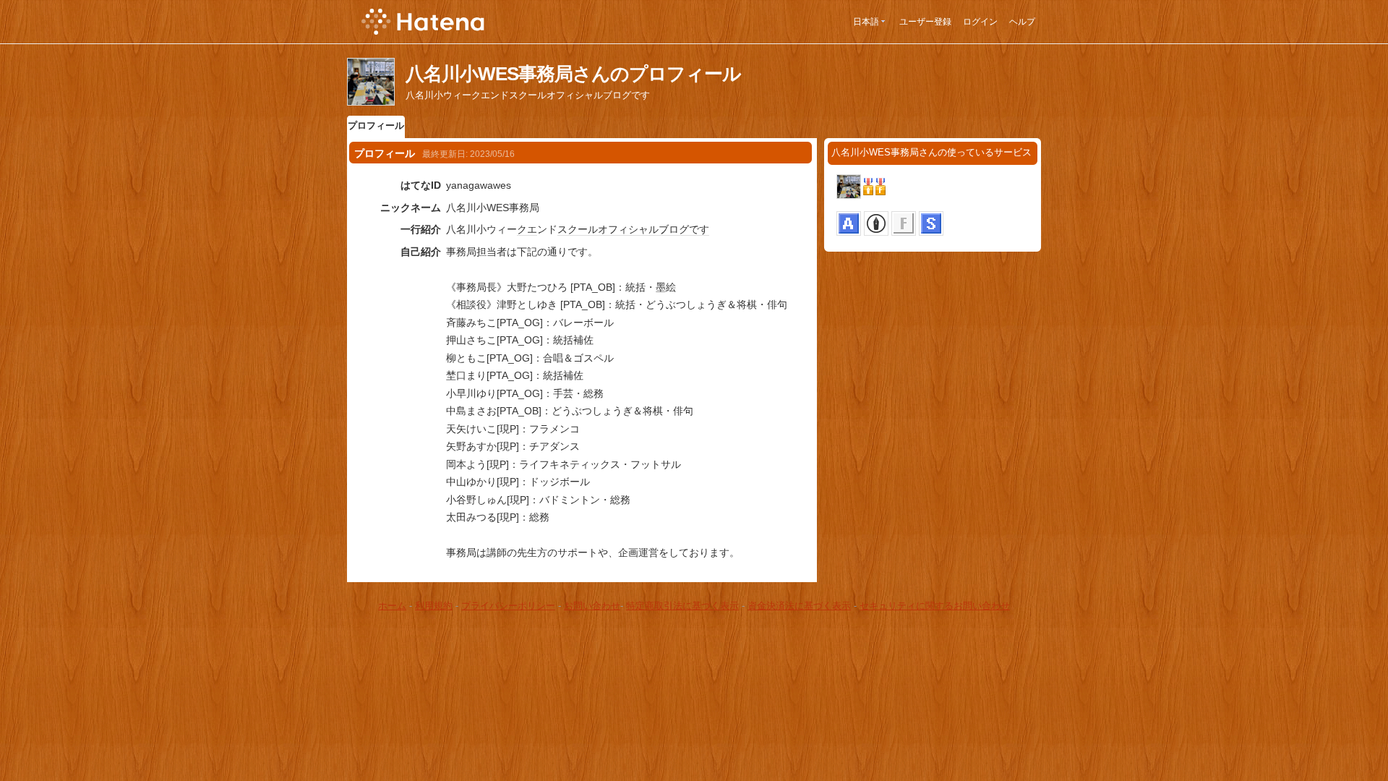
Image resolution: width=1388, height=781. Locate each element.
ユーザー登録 (925, 22)
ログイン (980, 22)
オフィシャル (628, 229)
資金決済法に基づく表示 (799, 605)
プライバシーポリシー (508, 605)
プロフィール (376, 125)
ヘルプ (1022, 22)
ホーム (392, 605)
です (699, 229)
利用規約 (434, 605)
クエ (527, 229)
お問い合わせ (592, 605)
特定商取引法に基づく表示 (682, 605)
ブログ (674, 229)
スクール (577, 229)
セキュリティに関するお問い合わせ (935, 605)
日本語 (866, 22)
